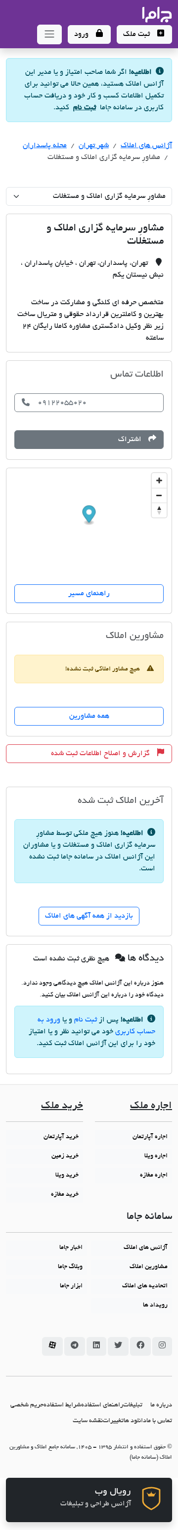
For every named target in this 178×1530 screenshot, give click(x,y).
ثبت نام (84, 108)
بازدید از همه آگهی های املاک (89, 916)
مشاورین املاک (149, 1267)
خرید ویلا (67, 1175)
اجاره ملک (151, 1106)
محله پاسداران (45, 146)
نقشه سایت (88, 1421)
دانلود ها (135, 1421)
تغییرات (113, 1421)
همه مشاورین (89, 716)
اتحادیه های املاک (145, 1286)
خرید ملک (62, 1106)
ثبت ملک (137, 34)
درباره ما (161, 1405)
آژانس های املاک (146, 146)
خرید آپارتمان (61, 1137)
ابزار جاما (71, 1286)
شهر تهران (94, 146)
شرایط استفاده (62, 1405)
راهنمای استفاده (102, 1405)
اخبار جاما (71, 1247)
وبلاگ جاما (70, 1267)
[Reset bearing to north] (159, 510)
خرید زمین (65, 1156)
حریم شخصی (27, 1405)
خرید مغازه (65, 1194)
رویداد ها (155, 1305)
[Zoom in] (159, 480)
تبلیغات (132, 1405)
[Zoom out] (159, 495)
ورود (82, 34)
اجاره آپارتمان (150, 1137)
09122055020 (62, 403)
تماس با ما (159, 1421)
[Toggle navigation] (49, 34)
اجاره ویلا (156, 1156)
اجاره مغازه (154, 1175)
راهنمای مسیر (89, 594)
